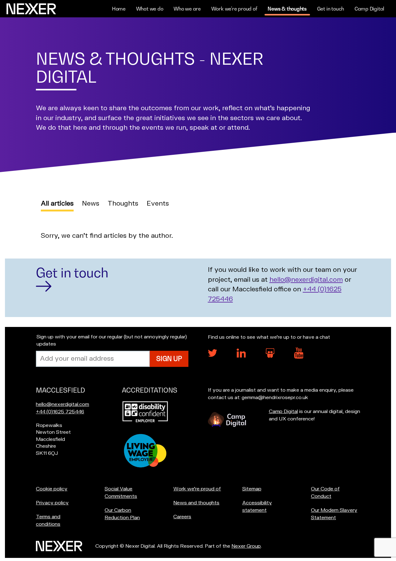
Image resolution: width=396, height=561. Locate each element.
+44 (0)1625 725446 (60, 412)
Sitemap (251, 489)
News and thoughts (196, 503)
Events (158, 203)
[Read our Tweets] (212, 355)
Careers (182, 517)
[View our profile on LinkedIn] (241, 356)
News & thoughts (287, 9)
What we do (149, 9)
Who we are (187, 9)
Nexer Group (246, 546)
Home (119, 9)
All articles (57, 203)
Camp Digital (369, 9)
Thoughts (123, 203)
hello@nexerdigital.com (306, 280)
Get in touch (330, 9)
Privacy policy (52, 503)
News (90, 203)
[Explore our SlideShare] (270, 356)
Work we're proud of (234, 9)
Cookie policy (51, 489)
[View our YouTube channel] (298, 357)
